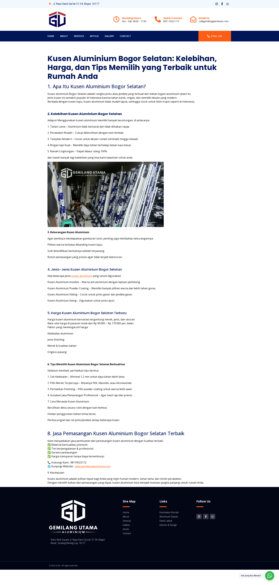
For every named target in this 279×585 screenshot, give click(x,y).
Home (50, 36)
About (64, 36)
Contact (125, 36)
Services (79, 36)
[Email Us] (193, 19)
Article (94, 36)
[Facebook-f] (222, 4)
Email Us (204, 18)
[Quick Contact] (158, 19)
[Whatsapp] (227, 4)
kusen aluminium (81, 276)
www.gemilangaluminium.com (92, 466)
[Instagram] (216, 4)
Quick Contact (172, 18)
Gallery (109, 36)
